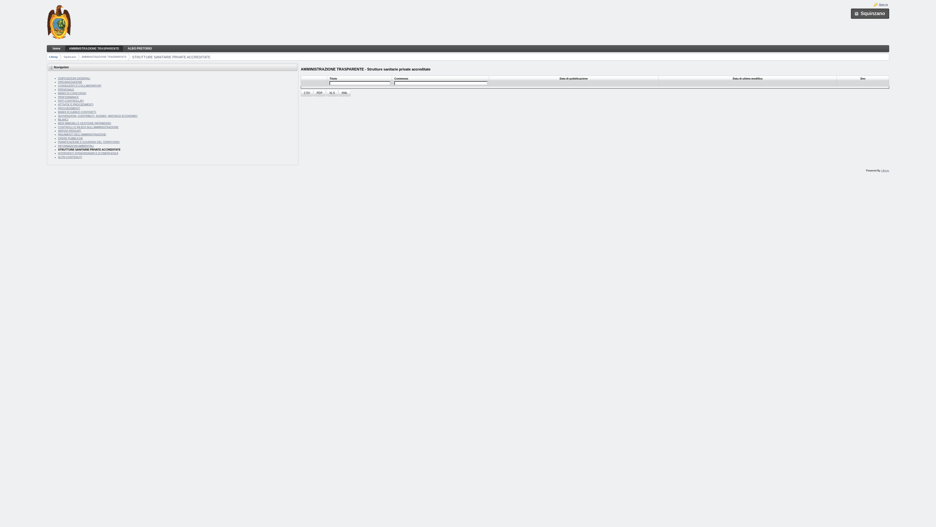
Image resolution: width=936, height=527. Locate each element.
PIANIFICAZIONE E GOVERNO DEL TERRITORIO (89, 142)
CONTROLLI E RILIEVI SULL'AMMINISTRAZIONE (88, 127)
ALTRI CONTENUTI (70, 157)
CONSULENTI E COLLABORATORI (79, 85)
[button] (307, 93)
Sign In (883, 4)
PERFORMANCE (68, 97)
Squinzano (70, 56)
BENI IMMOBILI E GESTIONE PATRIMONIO (84, 123)
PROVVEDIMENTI (69, 108)
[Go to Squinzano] (59, 23)
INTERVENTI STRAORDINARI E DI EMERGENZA (88, 153)
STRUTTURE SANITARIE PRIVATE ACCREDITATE (171, 57)
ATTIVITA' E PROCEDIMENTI (75, 104)
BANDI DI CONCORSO (72, 93)
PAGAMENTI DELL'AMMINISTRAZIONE (82, 134)
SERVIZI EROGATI (69, 130)
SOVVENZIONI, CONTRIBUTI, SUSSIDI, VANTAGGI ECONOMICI (97, 115)
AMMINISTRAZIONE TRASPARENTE (104, 56)
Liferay (53, 56)
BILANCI (63, 119)
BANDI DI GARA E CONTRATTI (77, 112)
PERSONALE (66, 89)
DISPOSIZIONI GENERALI (74, 78)
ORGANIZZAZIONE (70, 82)
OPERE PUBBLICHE (70, 138)
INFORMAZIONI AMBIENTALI (76, 145)
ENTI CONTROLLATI (71, 100)
